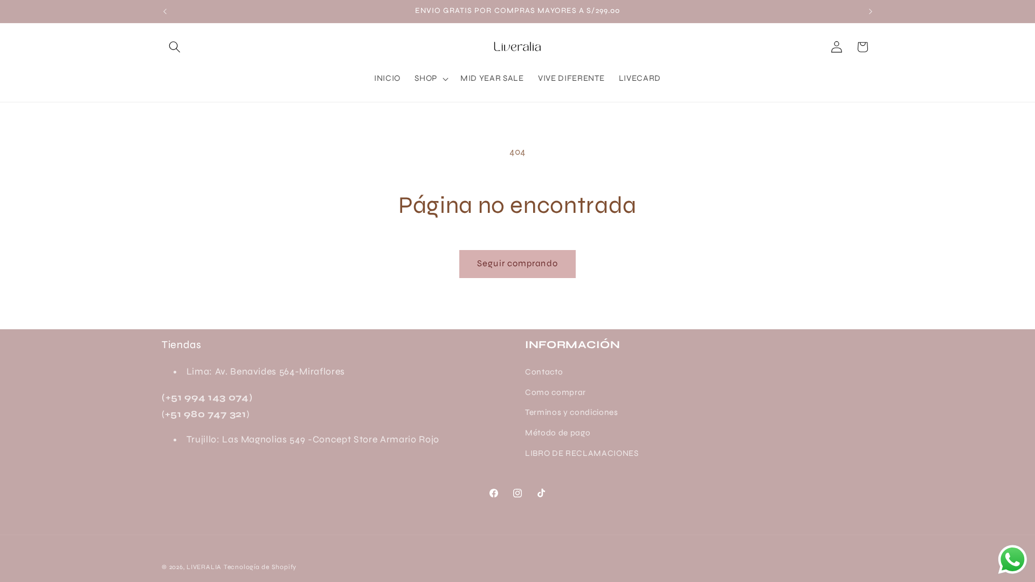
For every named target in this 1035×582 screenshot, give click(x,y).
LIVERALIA (204, 567)
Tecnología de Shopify (260, 567)
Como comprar (555, 392)
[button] (175, 47)
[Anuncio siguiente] (870, 11)
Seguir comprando (517, 263)
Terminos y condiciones (571, 412)
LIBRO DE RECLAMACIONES (582, 453)
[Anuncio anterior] (165, 11)
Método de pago (557, 433)
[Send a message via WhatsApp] (1013, 560)
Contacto (544, 372)
